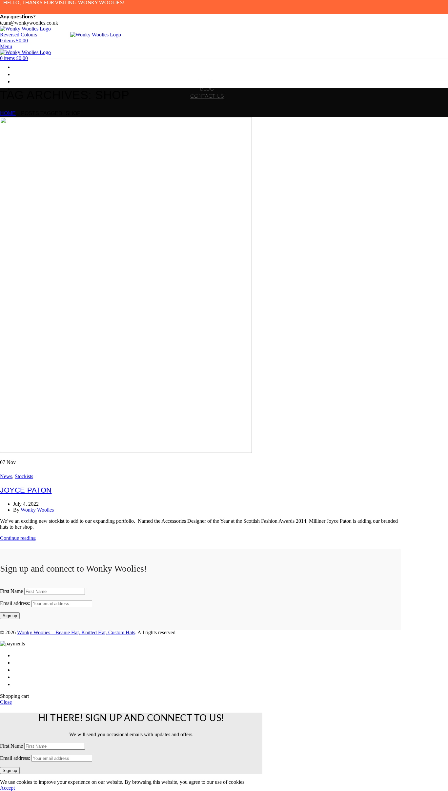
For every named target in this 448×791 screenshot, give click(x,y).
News (6, 476)
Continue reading (18, 538)
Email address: (15, 603)
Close (6, 702)
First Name (11, 591)
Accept (7, 788)
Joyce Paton (26, 490)
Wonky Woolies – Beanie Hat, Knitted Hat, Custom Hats (76, 632)
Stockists (24, 476)
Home (8, 113)
